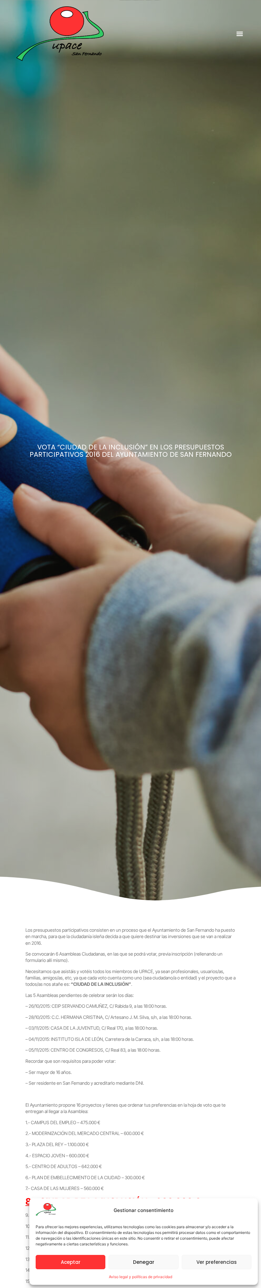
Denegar (143, 1262)
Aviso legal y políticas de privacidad (140, 1276)
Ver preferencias (216, 1262)
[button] (239, 33)
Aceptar (71, 1262)
